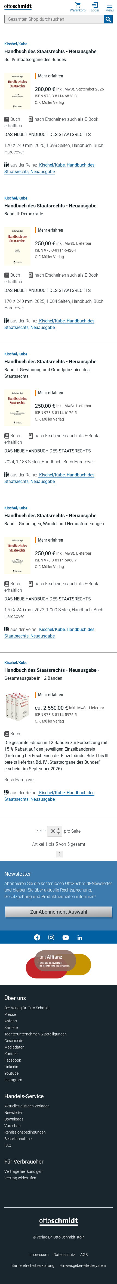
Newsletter (13, 1112)
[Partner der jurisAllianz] (58, 964)
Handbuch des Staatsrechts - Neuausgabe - (52, 670)
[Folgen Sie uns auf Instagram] (51, 937)
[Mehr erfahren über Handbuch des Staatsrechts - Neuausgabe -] (17, 706)
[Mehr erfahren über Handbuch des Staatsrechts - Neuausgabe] (17, 91)
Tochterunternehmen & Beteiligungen (35, 1034)
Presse (10, 1014)
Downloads (13, 1119)
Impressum (38, 1254)
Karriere (11, 1027)
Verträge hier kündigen (23, 1171)
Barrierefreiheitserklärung (32, 1265)
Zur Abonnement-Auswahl (58, 912)
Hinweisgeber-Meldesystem (83, 1265)
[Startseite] (58, 1224)
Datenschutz (64, 1254)
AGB (84, 1254)
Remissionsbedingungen (25, 1132)
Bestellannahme (18, 1139)
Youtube (11, 1073)
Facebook (12, 1060)
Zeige (40, 830)
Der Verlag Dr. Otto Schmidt (27, 1008)
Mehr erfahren (50, 75)
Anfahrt (10, 1021)
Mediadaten (14, 1047)
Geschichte (13, 1040)
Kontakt (11, 1054)
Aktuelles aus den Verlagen (27, 1106)
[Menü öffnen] (109, 5)
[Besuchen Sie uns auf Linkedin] (79, 937)
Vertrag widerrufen (20, 1178)
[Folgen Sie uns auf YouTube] (65, 937)
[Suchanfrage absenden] (108, 19)
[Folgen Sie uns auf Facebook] (37, 937)
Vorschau (12, 1125)
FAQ (7, 1145)
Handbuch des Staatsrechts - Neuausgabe (50, 51)
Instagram (13, 1080)
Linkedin (11, 1067)
